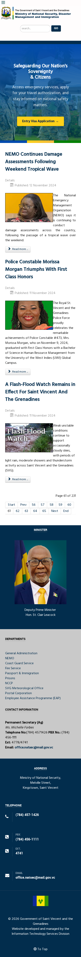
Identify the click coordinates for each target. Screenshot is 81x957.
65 (44, 511)
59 (60, 505)
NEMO (9, 658)
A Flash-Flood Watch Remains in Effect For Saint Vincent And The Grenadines (40, 392)
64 (35, 511)
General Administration (21, 653)
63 (26, 511)
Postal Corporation (18, 693)
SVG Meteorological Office (24, 688)
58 (51, 505)
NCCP (9, 683)
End (66, 511)
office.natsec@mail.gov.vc (34, 747)
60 (69, 505)
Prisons (10, 678)
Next (54, 511)
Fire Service (13, 668)
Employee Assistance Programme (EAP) (33, 698)
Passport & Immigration (22, 673)
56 (34, 505)
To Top (42, 949)
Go (56, 28)
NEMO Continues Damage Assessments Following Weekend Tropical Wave (33, 161)
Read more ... (20, 249)
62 (18, 511)
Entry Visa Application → (40, 121)
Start (11, 505)
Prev (23, 505)
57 (42, 505)
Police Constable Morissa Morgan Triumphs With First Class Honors (36, 269)
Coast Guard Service (19, 663)
